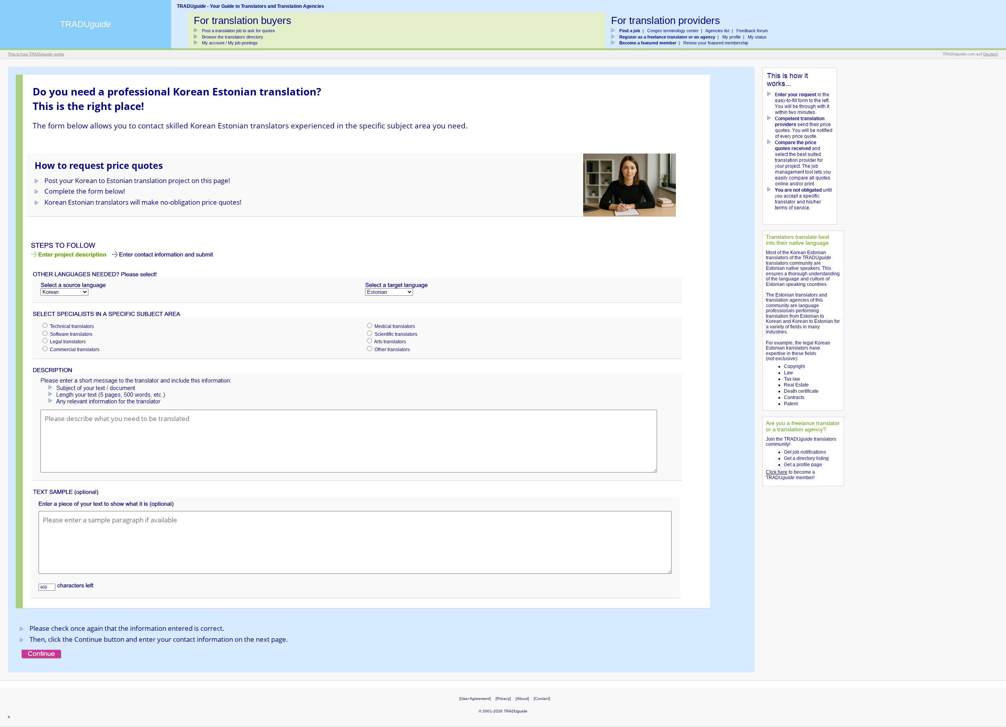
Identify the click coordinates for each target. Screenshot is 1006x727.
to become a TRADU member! (790, 474)
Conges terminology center (673, 30)
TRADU (85, 24)
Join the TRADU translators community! (801, 441)
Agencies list (717, 30)
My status (757, 37)
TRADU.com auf (970, 54)
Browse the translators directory (232, 37)
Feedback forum (752, 30)
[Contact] (542, 698)
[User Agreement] (475, 698)
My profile (731, 37)
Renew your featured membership (715, 42)
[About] (522, 698)
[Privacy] (503, 698)
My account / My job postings (230, 42)
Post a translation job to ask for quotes (238, 30)
